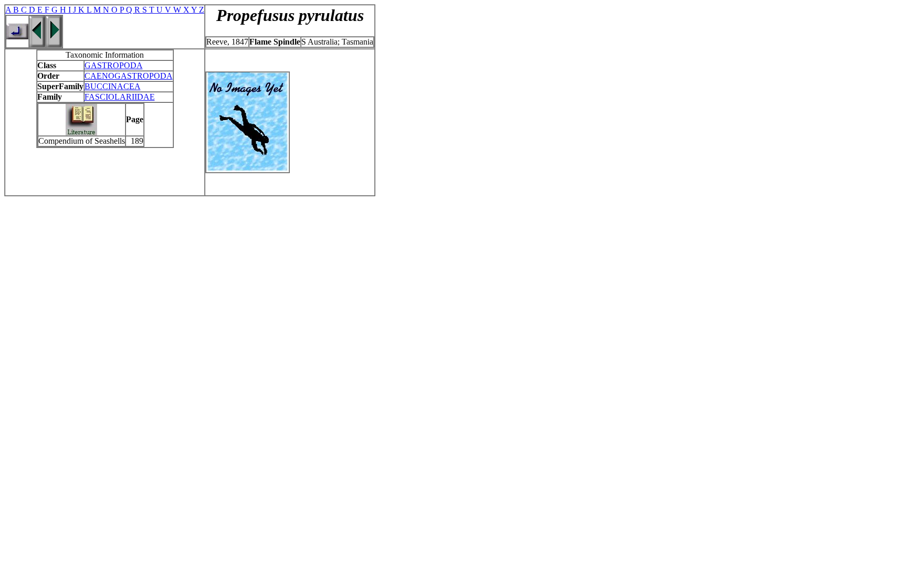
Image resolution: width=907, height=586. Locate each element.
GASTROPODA (114, 65)
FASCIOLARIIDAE (120, 96)
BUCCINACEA (113, 86)
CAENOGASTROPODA (129, 75)
